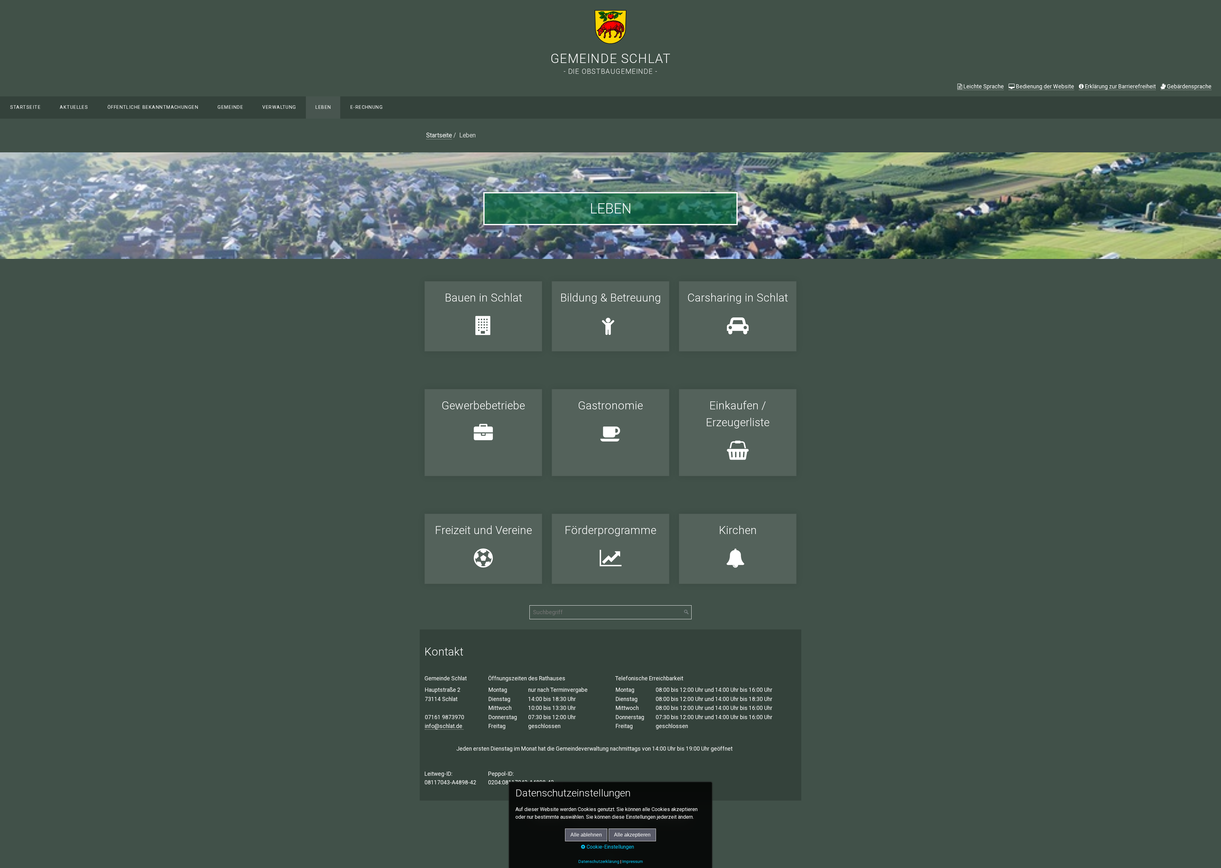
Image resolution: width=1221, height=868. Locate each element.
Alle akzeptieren (632, 834)
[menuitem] (25, 107)
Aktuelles (74, 107)
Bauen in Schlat (483, 316)
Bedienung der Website (1045, 86)
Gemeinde (230, 107)
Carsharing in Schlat (737, 316)
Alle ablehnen (586, 834)
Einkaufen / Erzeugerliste (737, 432)
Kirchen (737, 549)
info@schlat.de (444, 726)
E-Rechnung (366, 107)
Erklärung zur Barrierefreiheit (1120, 86)
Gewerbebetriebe (483, 432)
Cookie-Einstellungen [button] (609, 847)
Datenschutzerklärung (598, 861)
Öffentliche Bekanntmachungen (152, 107)
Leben (323, 107)
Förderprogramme (610, 549)
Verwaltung (279, 107)
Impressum (632, 861)
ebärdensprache (1189, 86)
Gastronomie (610, 432)
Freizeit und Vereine (483, 549)
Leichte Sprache (983, 86)
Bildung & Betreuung (610, 316)
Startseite (25, 107)
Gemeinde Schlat (610, 58)
